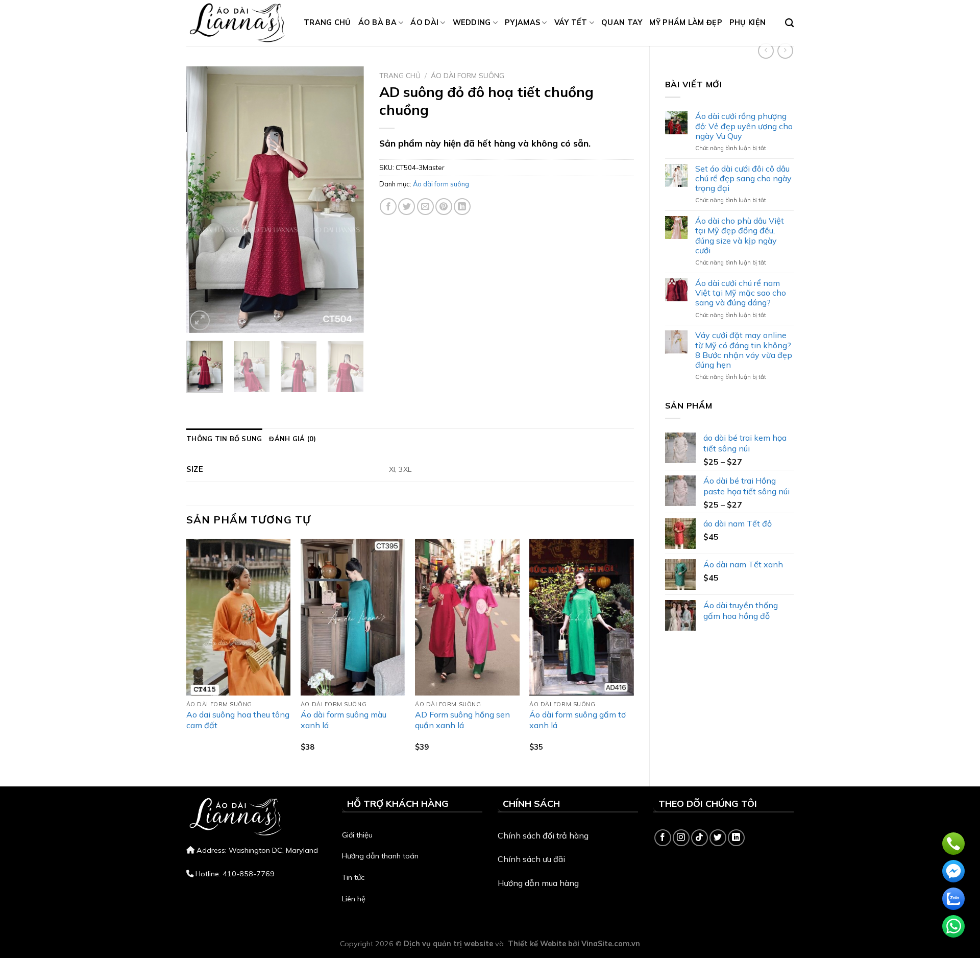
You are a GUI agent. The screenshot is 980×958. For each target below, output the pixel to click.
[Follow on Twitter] (717, 837)
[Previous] (202, 199)
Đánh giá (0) (292, 439)
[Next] (347, 199)
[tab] (224, 438)
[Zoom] (200, 320)
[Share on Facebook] (388, 206)
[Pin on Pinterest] (443, 206)
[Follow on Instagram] (681, 837)
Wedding (472, 22)
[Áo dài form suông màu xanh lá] (353, 617)
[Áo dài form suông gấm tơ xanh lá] (581, 617)
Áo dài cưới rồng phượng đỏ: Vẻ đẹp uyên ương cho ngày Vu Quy (744, 125)
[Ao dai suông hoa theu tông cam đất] (238, 617)
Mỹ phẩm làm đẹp (685, 22)
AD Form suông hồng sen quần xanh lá (462, 719)
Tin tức (353, 877)
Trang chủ (327, 22)
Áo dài (424, 22)
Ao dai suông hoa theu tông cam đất (237, 719)
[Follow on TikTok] (699, 837)
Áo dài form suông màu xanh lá (343, 719)
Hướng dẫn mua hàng (538, 883)
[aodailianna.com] (237, 23)
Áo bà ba (377, 22)
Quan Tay (621, 22)
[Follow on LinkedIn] (736, 837)
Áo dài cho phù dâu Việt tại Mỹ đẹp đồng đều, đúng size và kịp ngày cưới (739, 235)
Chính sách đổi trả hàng (543, 835)
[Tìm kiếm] (789, 23)
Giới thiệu (357, 835)
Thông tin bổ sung (224, 439)
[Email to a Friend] (425, 206)
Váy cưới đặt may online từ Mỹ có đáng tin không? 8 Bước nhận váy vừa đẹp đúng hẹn (743, 350)
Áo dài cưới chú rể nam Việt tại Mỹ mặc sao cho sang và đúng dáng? (740, 292)
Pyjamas (522, 22)
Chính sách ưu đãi (531, 859)
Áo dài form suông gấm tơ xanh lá (577, 719)
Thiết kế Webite (537, 943)
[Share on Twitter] (406, 206)
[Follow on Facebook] (662, 837)
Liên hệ (353, 898)
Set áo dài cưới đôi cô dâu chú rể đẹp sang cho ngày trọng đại (743, 178)
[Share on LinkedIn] (462, 206)
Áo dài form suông (467, 75)
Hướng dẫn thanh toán (380, 855)
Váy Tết (570, 22)
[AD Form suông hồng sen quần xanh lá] (467, 617)
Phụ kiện (747, 22)
